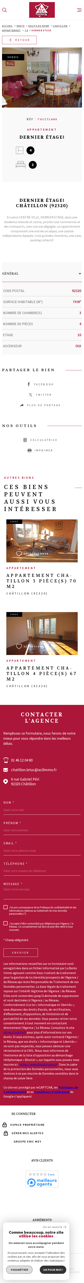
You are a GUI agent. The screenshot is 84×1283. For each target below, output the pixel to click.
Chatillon (60, 25)
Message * (12, 884)
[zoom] (42, 77)
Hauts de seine (38, 25)
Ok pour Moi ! (53, 1270)
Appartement (11, 30)
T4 (26, 30)
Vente (21, 25)
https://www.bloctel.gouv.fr (38, 1064)
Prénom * (12, 823)
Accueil (7, 25)
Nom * (8, 802)
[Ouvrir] (4, 10)
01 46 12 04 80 (22, 760)
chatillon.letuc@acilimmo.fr (34, 769)
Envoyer (20, 952)
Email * (10, 843)
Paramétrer (19, 1270)
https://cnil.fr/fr (14, 1032)
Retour (22, 40)
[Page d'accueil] (42, 10)
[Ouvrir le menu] (79, 10)
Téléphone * (15, 864)
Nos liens (73, 1271)
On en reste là (52, 1227)
